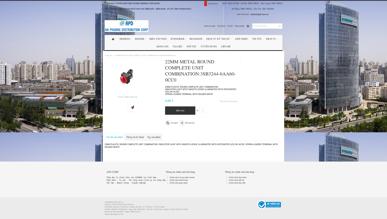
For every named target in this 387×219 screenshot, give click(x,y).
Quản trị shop (209, 26)
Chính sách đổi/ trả (236, 180)
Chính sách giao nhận (178, 183)
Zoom (133, 80)
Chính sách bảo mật (237, 183)
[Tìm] (279, 26)
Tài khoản (221, 26)
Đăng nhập (239, 26)
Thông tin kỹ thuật (135, 137)
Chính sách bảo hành (237, 177)
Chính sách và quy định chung (181, 177)
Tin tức (230, 26)
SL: (197, 110)
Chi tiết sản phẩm (114, 137)
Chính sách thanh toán (178, 180)
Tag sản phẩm (154, 137)
